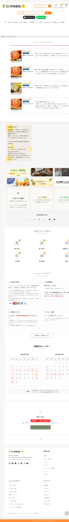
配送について (12, 494)
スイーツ (46, 465)
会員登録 (46, 485)
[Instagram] (9, 464)
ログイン (46, 488)
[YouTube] (27, 464)
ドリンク (46, 462)
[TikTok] (24, 464)
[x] (18, 464)
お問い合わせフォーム (40, 427)
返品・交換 (11, 497)
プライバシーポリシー (26, 513)
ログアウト (46, 491)
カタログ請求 (39, 22)
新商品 (36, 1)
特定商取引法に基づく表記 (13, 513)
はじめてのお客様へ (23, 22)
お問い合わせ (47, 22)
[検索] (49, 6)
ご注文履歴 (46, 497)
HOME (2, 36)
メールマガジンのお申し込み (16, 504)
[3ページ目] (43, 438)
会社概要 (62, 22)
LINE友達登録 (42, 17)
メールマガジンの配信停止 (15, 507)
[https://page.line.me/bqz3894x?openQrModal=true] (15, 464)
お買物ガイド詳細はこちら (42, 335)
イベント (46, 471)
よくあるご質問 (12, 488)
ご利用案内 (31, 22)
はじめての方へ (12, 485)
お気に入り (46, 494)
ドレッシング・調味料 (49, 468)
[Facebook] (12, 464)
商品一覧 (10, 22)
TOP (6, 22)
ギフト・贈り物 (47, 459)
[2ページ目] (41, 438)
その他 (45, 474)
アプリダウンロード (30, 17)
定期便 (15, 22)
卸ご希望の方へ (55, 22)
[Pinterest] (21, 464)
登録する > (48, 12)
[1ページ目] (40, 438)
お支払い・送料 (12, 491)
